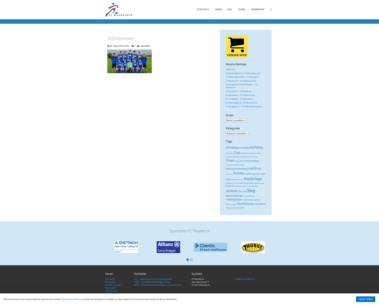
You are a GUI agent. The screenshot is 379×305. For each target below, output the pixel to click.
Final (229, 160)
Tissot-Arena (248, 196)
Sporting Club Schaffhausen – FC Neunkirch (241, 86)
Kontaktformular (113, 285)
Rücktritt (230, 186)
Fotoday (229, 165)
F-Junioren (253, 157)
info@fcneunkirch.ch (245, 279)
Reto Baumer (259, 183)
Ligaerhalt (256, 174)
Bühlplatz (229, 153)
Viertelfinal (259, 203)
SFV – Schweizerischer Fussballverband (153, 279)
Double (250, 153)
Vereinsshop (258, 9)
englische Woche (232, 157)
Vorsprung (229, 208)
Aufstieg (256, 147)
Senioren (232, 191)
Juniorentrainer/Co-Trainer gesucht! (243, 73)
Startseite (203, 9)
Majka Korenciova (237, 180)
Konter (238, 173)
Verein (218, 9)
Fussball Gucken (238, 165)
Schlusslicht (239, 186)
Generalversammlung (236, 168)
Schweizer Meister (250, 186)
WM (242, 208)
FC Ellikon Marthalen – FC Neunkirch (242, 77)
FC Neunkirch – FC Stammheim (240, 95)
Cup (237, 152)
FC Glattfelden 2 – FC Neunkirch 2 (241, 103)
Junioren (229, 174)
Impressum (110, 288)
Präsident (239, 183)
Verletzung (245, 204)
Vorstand (237, 208)
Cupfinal (244, 153)
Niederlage (253, 179)
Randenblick (248, 183)
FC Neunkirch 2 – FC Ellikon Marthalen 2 (244, 106)
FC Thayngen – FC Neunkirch (239, 99)
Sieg (251, 190)
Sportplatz (110, 282)
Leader (248, 174)
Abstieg (232, 148)
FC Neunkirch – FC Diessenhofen (241, 81)
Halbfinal (254, 168)
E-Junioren (257, 153)
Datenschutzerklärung (72, 299)
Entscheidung (244, 157)
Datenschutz (111, 291)
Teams (241, 9)
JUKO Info (230, 69)
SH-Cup (242, 191)
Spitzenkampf (234, 195)
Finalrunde (238, 161)
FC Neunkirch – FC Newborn (239, 91)
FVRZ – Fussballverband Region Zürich (152, 282)
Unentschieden (248, 200)
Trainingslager (234, 199)
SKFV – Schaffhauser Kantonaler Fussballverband (157, 285)
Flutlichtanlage (251, 160)
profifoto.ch (230, 183)
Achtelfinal (243, 147)
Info (230, 9)
